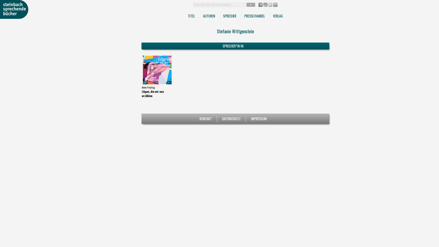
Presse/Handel (254, 16)
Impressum (259, 118)
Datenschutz (231, 118)
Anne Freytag (148, 87)
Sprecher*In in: (233, 46)
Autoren (209, 16)
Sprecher (229, 16)
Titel (191, 16)
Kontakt (206, 118)
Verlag (278, 16)
